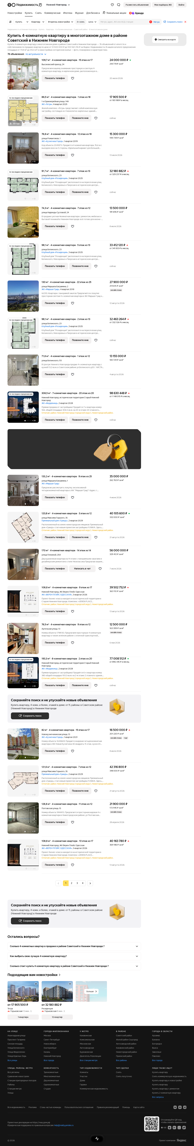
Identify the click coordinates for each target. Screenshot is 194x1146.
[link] (181, 4)
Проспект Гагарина (16, 1040)
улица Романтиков (50, 138)
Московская (85, 1044)
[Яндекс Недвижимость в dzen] (180, 1107)
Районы (11, 1084)
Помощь (126, 1107)
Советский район (124, 1035)
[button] (118, 4)
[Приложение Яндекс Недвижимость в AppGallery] (179, 1127)
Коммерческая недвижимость (94, 1089)
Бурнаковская (86, 1052)
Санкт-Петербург (52, 1040)
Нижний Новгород (50, 397)
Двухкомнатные (51, 1080)
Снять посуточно (124, 1076)
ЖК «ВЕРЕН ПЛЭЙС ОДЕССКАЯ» (57, 594)
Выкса (155, 1048)
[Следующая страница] (90, 883)
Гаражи (83, 1084)
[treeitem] (15, 13)
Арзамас (156, 1035)
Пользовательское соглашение (78, 1107)
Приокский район (124, 1056)
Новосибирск (50, 1044)
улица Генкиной (49, 555)
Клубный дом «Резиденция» (55, 178)
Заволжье (156, 1052)
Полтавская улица (50, 808)
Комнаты (84, 1072)
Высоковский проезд (51, 64)
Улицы (10, 1093)
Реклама (32, 1107)
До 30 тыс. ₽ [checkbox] (20, 453)
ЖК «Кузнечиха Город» (52, 141)
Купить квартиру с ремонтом (165, 1089)
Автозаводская (87, 1048)
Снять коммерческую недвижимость (169, 1076)
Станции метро (15, 1089)
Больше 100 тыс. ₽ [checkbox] (23, 461)
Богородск (157, 1044)
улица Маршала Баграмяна (54, 286)
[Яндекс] (181, 1140)
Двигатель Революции (90, 1056)
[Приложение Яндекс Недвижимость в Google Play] (174, 1127)
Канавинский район (125, 1048)
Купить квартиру (160, 1072)
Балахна (156, 1040)
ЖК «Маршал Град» (50, 289)
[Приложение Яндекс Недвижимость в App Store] (169, 1127)
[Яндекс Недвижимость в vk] (175, 1107)
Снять (118, 1072)
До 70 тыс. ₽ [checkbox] (57, 453)
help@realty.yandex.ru (64, 1125)
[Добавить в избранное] (72, 78)
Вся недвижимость (16, 1107)
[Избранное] (112, 4)
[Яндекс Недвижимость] (25, 5)
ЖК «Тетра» (47, 104)
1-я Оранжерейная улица (53, 101)
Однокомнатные (51, 1084)
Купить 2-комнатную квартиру (166, 1093)
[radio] (71, 883)
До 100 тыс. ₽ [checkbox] (77, 453)
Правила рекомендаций (108, 1107)
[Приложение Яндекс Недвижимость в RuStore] (184, 1127)
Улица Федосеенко (16, 1052)
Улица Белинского (16, 1048)
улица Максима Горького (53, 518)
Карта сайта (138, 1107)
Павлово (156, 1056)
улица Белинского (50, 175)
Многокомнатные (52, 1076)
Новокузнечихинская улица (54, 734)
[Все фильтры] (10, 22)
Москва (47, 1035)
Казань (47, 1052)
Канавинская (86, 1035)
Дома (82, 1080)
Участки (83, 1076)
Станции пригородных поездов (22, 1080)
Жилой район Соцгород (127, 1040)
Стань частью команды (50, 1107)
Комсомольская (87, 1040)
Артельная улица (49, 629)
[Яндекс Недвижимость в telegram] (184, 1107)
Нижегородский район (126, 1052)
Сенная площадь (15, 1044)
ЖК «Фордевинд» (50, 403)
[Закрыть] (185, 22)
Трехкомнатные (51, 1072)
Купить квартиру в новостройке (167, 1080)
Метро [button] (157, 22)
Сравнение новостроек (18, 1076)
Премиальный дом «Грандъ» (55, 520)
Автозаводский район (126, 1044)
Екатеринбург (50, 1048)
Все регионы (13, 1072)
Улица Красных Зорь (17, 1056)
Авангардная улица (16, 1035)
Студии (47, 1089)
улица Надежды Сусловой (54, 212)
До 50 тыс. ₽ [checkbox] (38, 453)
